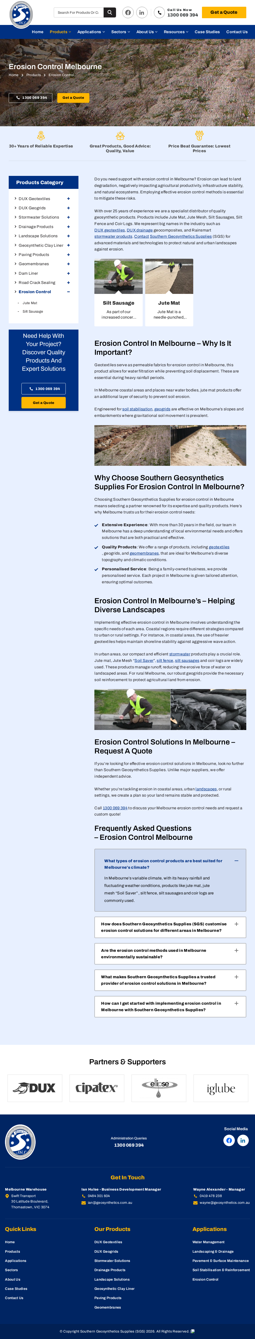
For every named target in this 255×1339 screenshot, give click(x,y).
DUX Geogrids (106, 1251)
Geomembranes (107, 1307)
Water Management (208, 1242)
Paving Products (108, 1298)
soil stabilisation (137, 409)
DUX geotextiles (109, 230)
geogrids (162, 409)
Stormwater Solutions (112, 1261)
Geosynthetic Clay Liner (114, 1289)
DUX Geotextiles (108, 1242)
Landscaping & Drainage (213, 1251)
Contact (141, 236)
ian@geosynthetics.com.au (110, 1203)
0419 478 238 (211, 1196)
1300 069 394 (34, 98)
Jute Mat (30, 303)
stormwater (179, 654)
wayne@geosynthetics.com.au (225, 1203)
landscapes (206, 789)
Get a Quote (224, 12)
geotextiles (219, 547)
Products (58, 32)
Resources (174, 32)
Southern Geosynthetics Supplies (181, 236)
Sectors (119, 32)
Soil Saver (143, 660)
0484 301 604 (99, 1196)
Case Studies (207, 32)
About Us (145, 32)
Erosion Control (205, 1279)
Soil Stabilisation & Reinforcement (221, 1270)
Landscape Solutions (112, 1279)
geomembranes (144, 553)
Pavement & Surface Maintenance (220, 1261)
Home (37, 32)
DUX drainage (140, 230)
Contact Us (237, 32)
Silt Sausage (33, 311)
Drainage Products (110, 1270)
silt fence (165, 660)
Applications (89, 32)
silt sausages (187, 660)
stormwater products (113, 236)
